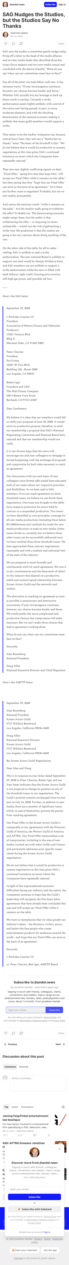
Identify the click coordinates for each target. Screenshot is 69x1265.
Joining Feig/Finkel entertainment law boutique (25, 1117)
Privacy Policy (34, 1222)
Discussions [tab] (27, 1106)
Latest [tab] (14, 1106)
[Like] (6, 43)
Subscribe (50, 4)
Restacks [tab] (23, 1066)
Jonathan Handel (19, 33)
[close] (59, 1148)
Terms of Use (50, 1216)
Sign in (62, 4)
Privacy (38, 1238)
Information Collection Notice (40, 1219)
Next (58, 1044)
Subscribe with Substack (37, 1209)
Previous (12, 1044)
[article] (34, 1125)
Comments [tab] (10, 1066)
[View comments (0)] (13, 43)
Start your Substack (26, 1250)
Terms (47, 1238)
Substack (18, 1258)
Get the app (50, 1250)
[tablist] (16, 1067)
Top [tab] (6, 1106)
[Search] (63, 1107)
